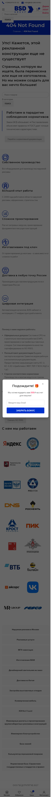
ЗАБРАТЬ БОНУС (25, 410)
